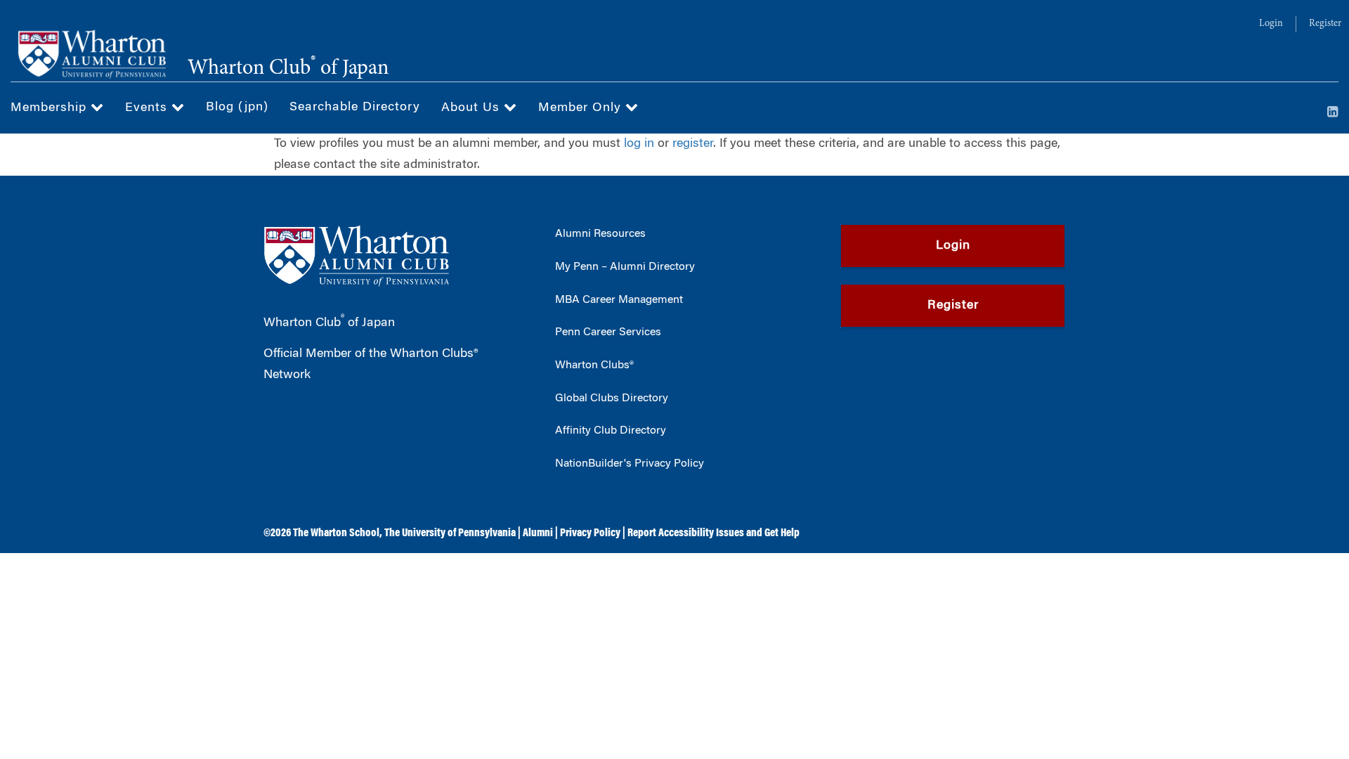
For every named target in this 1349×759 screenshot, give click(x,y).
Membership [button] (51, 108)
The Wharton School (336, 533)
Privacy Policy (590, 533)
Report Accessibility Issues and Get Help (713, 533)
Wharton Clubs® (594, 365)
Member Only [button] (581, 108)
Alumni (538, 533)
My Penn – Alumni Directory (625, 267)
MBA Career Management (619, 300)
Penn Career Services (608, 332)
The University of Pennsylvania (450, 533)
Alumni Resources (600, 234)
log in (639, 144)
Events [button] (148, 108)
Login (1271, 24)
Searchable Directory (354, 107)
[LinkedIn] (1332, 113)
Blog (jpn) (237, 107)
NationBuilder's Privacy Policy (629, 463)
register (692, 144)
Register (1325, 24)
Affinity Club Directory (610, 430)
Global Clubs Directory (611, 398)
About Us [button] (472, 108)
